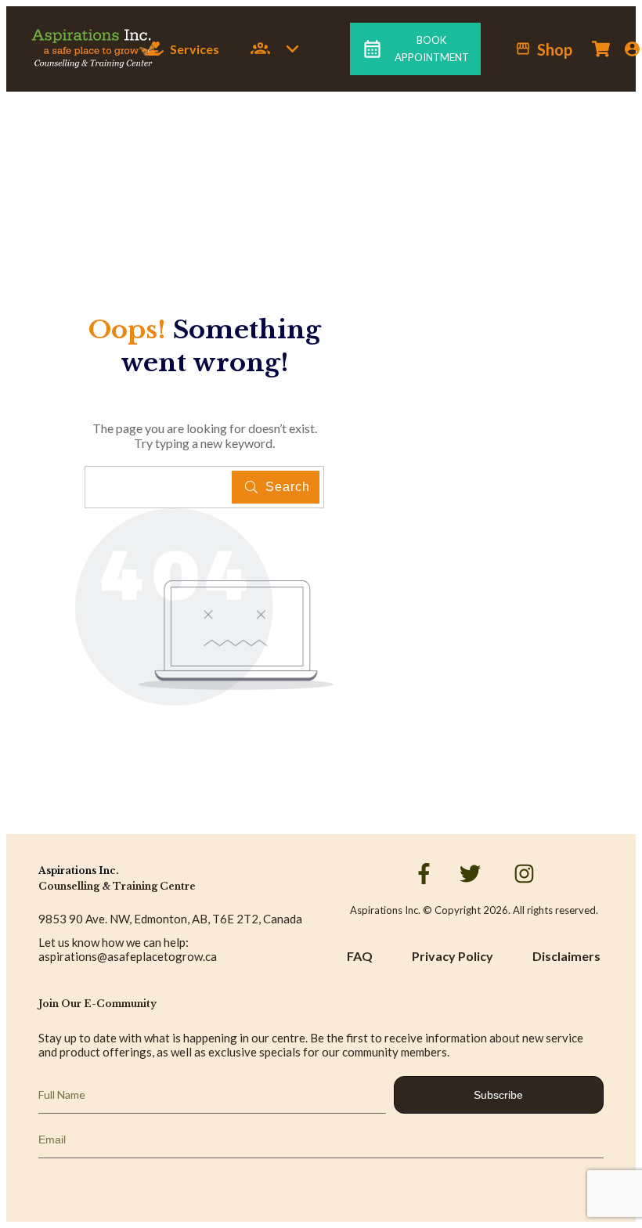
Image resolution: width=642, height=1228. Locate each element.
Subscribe (498, 1095)
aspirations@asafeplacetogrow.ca (127, 956)
